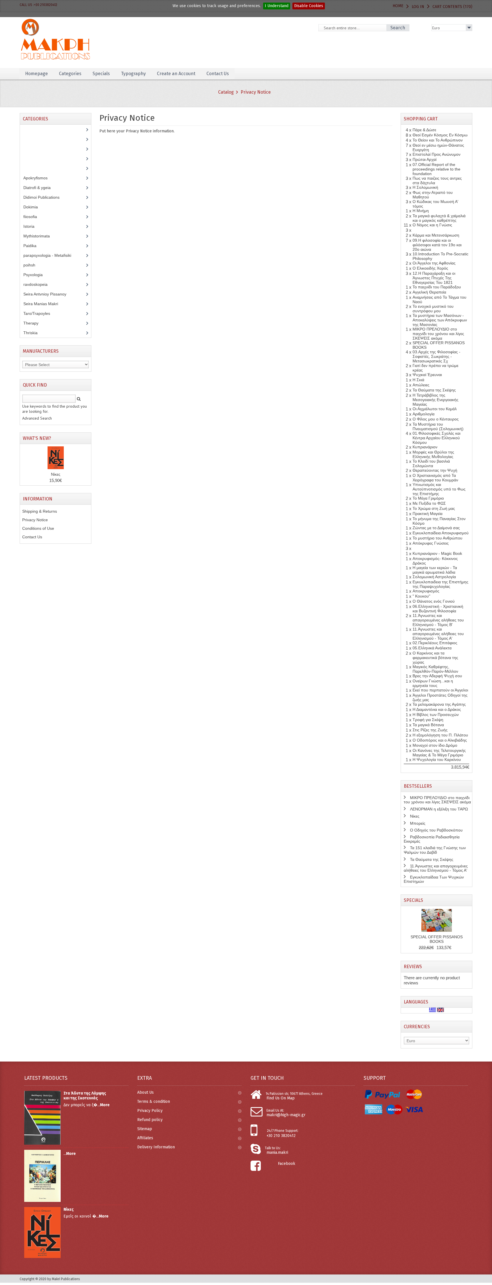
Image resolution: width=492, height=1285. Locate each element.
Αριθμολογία (423, 414)
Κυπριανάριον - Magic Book (437, 553)
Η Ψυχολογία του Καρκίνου (437, 759)
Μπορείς (417, 823)
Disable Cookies (308, 5)
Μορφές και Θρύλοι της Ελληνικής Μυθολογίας (433, 454)
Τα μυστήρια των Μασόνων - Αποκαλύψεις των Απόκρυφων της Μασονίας (440, 320)
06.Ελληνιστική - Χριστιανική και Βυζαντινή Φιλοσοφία (438, 608)
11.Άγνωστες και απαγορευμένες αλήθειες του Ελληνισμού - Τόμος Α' (438, 634)
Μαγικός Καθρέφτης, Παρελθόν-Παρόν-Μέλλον (435, 669)
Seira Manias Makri (43, 303)
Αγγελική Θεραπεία (429, 292)
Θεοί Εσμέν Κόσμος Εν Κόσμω (440, 135)
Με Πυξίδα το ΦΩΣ (429, 503)
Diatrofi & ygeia (40, 187)
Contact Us (32, 537)
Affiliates (145, 1138)
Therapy (34, 323)
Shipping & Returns (39, 511)
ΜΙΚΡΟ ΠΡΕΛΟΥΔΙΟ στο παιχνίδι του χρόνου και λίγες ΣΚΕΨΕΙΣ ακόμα (438, 333)
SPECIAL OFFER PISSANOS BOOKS (437, 939)
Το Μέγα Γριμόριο (428, 498)
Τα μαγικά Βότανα (428, 724)
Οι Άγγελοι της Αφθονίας (434, 263)
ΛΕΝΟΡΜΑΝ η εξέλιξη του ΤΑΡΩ (439, 809)
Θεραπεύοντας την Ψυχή (435, 470)
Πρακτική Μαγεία (427, 513)
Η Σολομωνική (425, 187)
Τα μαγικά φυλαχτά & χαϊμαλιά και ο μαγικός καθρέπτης (439, 218)
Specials (413, 900)
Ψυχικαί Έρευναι (427, 374)
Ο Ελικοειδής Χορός (430, 268)
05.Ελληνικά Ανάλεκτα (432, 648)
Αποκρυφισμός (426, 591)
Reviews (413, 966)
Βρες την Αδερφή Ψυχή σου (437, 676)
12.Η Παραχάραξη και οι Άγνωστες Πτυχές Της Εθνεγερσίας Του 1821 (434, 278)
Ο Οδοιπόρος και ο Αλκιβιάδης (440, 740)
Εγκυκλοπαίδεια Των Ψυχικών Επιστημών (434, 879)
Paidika (33, 245)
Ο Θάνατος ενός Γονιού (434, 601)
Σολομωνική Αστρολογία (434, 576)
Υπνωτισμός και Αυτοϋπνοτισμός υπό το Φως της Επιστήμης (439, 489)
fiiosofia (34, 216)
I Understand (276, 5)
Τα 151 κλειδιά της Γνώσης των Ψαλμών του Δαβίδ (435, 849)
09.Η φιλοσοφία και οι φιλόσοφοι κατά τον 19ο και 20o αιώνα (437, 245)
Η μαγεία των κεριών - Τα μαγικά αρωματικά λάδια (435, 569)
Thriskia (34, 333)
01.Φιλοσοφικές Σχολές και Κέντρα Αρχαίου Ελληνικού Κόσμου (436, 438)
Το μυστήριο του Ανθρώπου (437, 538)
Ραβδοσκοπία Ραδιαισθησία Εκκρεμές (432, 839)
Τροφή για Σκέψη (428, 719)
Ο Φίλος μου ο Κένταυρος (436, 419)
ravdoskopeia (38, 284)
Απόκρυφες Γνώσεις (431, 543)
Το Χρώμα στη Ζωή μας (434, 508)
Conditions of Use (38, 528)
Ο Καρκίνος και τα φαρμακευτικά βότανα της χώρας (435, 657)
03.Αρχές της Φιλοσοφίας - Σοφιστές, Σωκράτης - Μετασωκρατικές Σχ (436, 356)
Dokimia (33, 207)
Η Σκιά (418, 379)
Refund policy (150, 1119)
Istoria (32, 226)
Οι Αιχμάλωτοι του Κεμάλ (435, 409)
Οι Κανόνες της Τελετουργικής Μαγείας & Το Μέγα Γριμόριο (439, 752)
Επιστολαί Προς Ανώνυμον (436, 154)
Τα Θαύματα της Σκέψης (434, 390)
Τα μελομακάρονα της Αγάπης (439, 704)
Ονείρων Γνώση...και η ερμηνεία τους (433, 683)
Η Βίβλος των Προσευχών (436, 714)
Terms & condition (153, 1101)
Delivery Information (156, 1147)
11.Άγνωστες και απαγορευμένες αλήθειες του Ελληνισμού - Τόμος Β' (438, 620)
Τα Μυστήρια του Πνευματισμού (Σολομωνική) (438, 426)
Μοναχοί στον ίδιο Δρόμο (435, 745)
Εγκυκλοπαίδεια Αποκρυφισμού (441, 533)
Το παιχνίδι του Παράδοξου (437, 287)
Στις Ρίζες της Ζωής (430, 730)
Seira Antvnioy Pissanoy (49, 294)
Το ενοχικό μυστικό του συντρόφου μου (433, 308)
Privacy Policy (150, 1110)
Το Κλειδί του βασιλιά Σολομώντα (431, 463)
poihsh (32, 265)
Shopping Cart (421, 119)
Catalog (226, 92)
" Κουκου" (421, 596)
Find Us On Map (280, 1098)
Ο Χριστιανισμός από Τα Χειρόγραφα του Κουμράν (435, 477)
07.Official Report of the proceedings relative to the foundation (436, 169)
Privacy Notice (256, 92)
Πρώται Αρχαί (424, 159)
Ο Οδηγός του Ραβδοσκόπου (436, 830)
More (105, 1105)
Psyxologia (37, 274)
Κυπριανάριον (425, 447)
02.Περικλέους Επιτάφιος (435, 643)
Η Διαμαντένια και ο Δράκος (437, 709)
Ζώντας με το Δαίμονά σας (436, 528)
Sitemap (144, 1128)
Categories (70, 73)
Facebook (286, 1163)
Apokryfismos (39, 178)
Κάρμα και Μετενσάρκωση (436, 235)
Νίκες (55, 474)
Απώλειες (421, 385)
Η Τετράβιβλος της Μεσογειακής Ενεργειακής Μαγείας (435, 400)
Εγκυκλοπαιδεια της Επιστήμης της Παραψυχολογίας (440, 584)
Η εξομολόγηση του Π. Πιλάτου (440, 735)
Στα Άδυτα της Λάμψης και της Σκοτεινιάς (84, 1096)
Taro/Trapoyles (39, 313)
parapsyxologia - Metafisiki (51, 255)
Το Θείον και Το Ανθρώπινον (438, 140)
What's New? (37, 438)
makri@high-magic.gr (286, 1114)
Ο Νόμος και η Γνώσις (432, 225)
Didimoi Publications (44, 197)
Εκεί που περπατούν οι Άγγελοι (440, 690)
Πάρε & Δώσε (424, 130)
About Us (145, 1092)
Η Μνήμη (421, 210)
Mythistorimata (39, 236)
